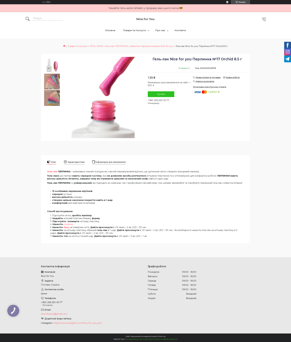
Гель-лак (52, 171)
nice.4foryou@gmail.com (54, 314)
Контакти (180, 30)
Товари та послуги (134, 30)
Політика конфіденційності (164, 339)
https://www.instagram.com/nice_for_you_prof (77, 323)
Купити (161, 94)
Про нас (160, 30)
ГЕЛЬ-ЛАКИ (96, 46)
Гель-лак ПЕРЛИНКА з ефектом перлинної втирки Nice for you (139, 46)
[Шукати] (27, 19)
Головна (110, 30)
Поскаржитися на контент (137, 339)
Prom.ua (162, 336)
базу (66, 227)
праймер (68, 224)
